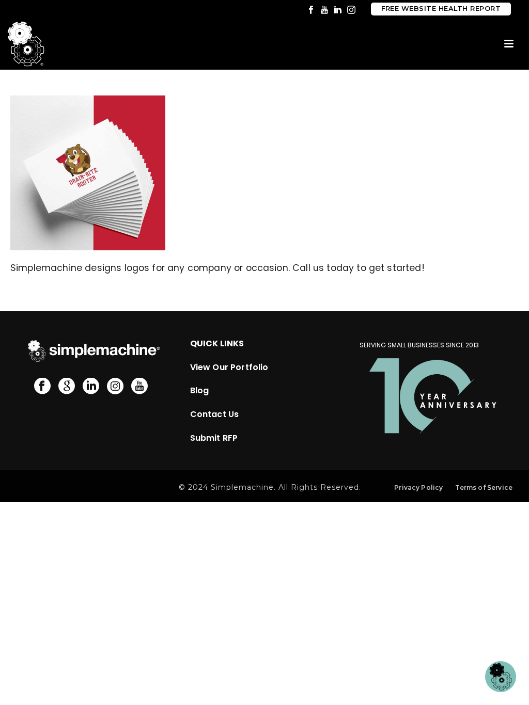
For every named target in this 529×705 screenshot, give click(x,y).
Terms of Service (483, 487)
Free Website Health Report (441, 8)
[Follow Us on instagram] (115, 386)
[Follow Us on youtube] (139, 386)
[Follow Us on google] (66, 386)
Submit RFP (214, 438)
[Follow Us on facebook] (42, 386)
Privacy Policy (418, 487)
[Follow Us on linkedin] (91, 386)
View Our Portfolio (229, 367)
